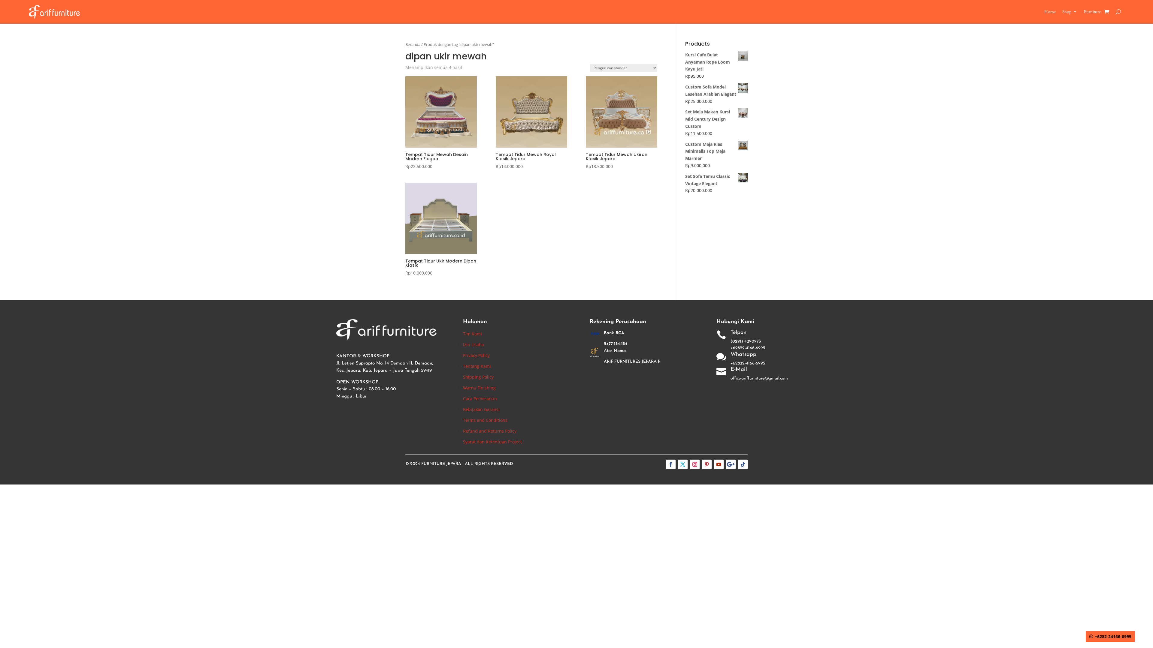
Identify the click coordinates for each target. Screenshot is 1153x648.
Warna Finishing (479, 388)
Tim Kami (472, 334)
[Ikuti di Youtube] (719, 464)
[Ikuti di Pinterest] (707, 464)
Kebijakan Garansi (481, 409)
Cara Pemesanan (480, 398)
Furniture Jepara (441, 464)
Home (1050, 12)
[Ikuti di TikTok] (743, 464)
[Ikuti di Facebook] (671, 464)
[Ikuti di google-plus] (731, 464)
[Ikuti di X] (683, 464)
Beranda (412, 44)
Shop (1066, 12)
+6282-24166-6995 (1113, 636)
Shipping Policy (478, 377)
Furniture (1092, 12)
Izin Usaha (473, 344)
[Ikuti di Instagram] (695, 464)
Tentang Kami (477, 366)
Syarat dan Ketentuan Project (492, 442)
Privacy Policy (476, 355)
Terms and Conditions (485, 420)
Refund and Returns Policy (489, 431)
